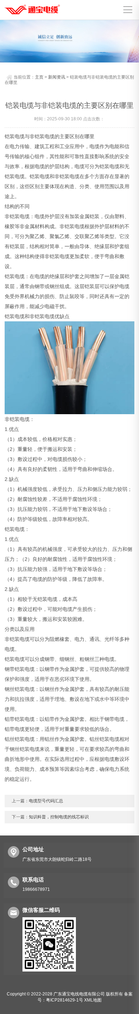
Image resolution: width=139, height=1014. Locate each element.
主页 (39, 77)
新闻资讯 (56, 77)
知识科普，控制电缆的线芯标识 (59, 816)
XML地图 (93, 1000)
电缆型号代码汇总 (46, 800)
